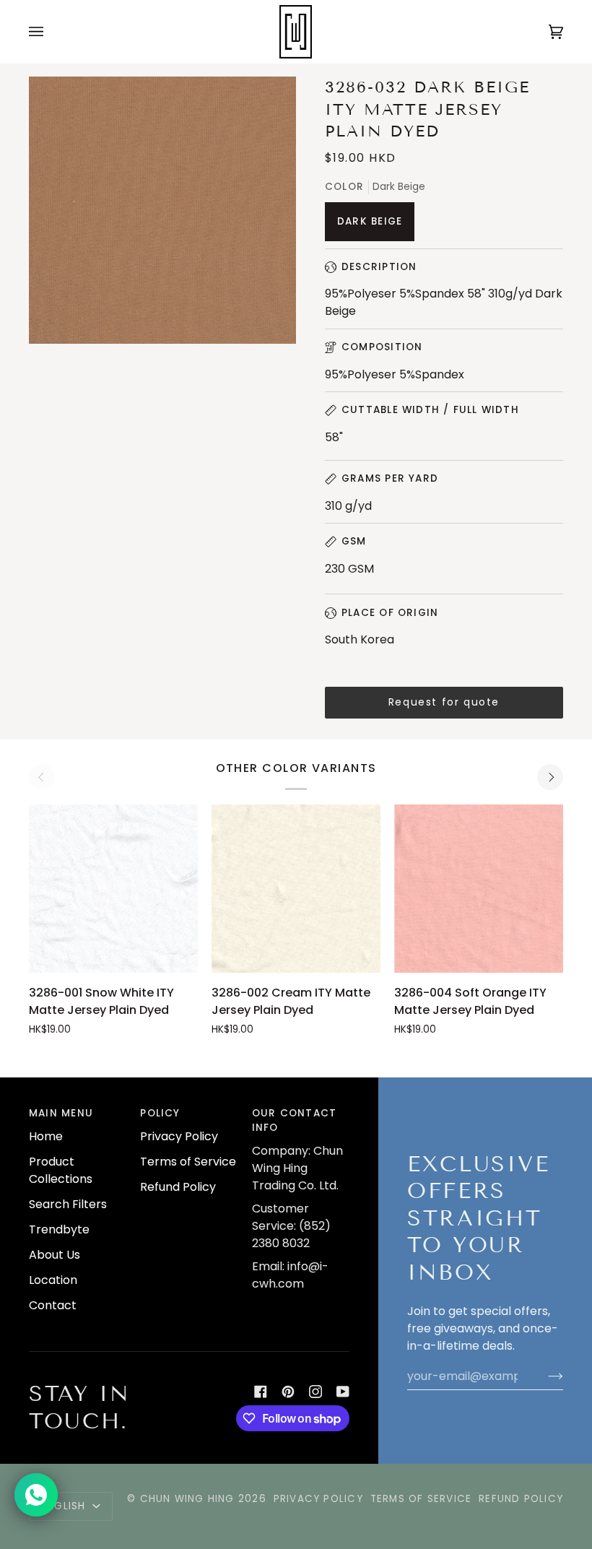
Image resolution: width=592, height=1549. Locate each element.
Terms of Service (188, 1161)
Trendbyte (59, 1229)
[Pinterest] (288, 1391)
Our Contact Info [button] (294, 1120)
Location (53, 1280)
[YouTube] (342, 1391)
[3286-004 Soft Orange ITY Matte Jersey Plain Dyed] (478, 888)
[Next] (550, 777)
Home (46, 1136)
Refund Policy (178, 1187)
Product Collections (60, 1170)
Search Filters (68, 1204)
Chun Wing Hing (187, 1499)
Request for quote (444, 702)
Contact (53, 1305)
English (65, 1506)
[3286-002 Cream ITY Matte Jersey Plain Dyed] (296, 888)
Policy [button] (160, 1113)
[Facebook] (260, 1391)
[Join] (544, 1376)
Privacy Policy (179, 1136)
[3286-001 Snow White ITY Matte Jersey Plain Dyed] (113, 888)
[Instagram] (315, 1391)
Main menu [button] (61, 1113)
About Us (54, 1254)
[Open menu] (50, 32)
